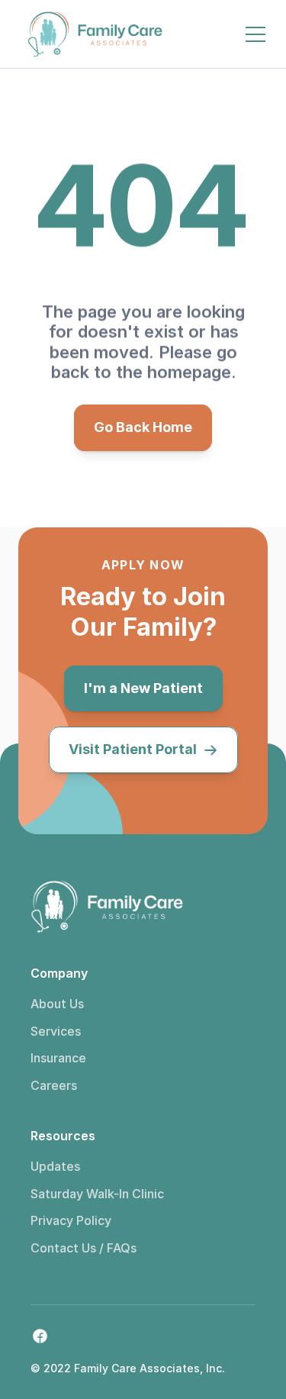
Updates (55, 1166)
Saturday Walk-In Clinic (97, 1193)
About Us (57, 1003)
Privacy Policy (71, 1220)
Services (56, 1031)
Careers (54, 1085)
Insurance (58, 1057)
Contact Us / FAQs (84, 1248)
